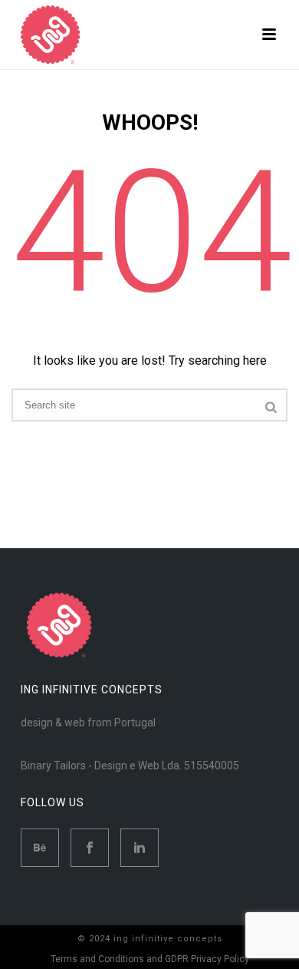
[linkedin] (139, 847)
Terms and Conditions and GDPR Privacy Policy (150, 959)
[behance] (40, 847)
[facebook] (90, 847)
